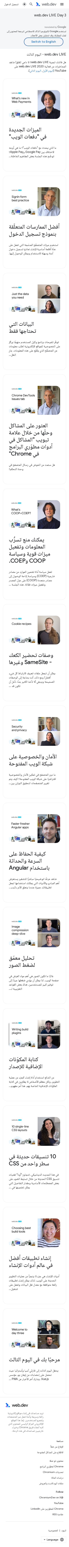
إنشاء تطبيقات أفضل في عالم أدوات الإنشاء (31, 1261)
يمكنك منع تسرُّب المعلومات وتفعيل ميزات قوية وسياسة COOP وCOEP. (29, 550)
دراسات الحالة (57, 1477)
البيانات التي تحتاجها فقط (22, 327)
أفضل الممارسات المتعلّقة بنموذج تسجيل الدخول (34, 230)
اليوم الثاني (35, 70)
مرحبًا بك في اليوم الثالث (34, 1359)
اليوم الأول (47, 70)
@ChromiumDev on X (51, 1497)
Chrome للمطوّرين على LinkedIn (47, 1508)
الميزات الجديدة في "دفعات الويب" (28, 133)
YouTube (58, 1503)
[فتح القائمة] (61, 4)
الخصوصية (53, 1530)
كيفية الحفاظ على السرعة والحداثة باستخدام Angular (29, 860)
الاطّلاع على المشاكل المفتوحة (50, 1452)
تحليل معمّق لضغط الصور (22, 961)
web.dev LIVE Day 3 (50, 15)
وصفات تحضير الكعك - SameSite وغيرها (31, 658)
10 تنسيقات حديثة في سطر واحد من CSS (32, 1160)
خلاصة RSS (58, 1514)
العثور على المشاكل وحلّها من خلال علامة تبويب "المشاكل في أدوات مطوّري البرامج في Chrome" (30, 439)
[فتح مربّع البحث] (31, 4)
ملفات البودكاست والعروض (51, 1483)
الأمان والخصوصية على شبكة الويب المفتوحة (33, 760)
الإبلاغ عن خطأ (56, 1446)
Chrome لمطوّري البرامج (51, 1466)
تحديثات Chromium (53, 1472)
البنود (63, 1530)
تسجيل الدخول (11, 4)
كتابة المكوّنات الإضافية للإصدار (25, 1063)
